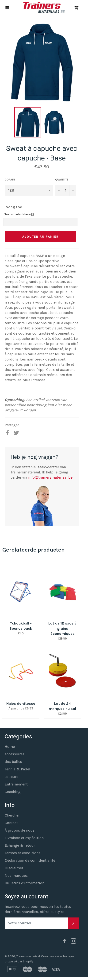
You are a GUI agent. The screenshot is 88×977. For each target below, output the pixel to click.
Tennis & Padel (17, 769)
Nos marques (16, 875)
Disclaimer (14, 868)
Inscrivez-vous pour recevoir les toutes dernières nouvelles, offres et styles (38, 909)
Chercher (12, 815)
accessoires (14, 754)
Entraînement (16, 784)
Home (10, 746)
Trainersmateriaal (28, 956)
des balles (13, 761)
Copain (10, 179)
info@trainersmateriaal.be (50, 477)
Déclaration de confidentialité (30, 860)
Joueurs (11, 776)
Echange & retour (20, 845)
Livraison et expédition (24, 838)
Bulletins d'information (24, 883)
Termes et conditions (22, 853)
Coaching (13, 791)
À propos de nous (19, 830)
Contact (11, 823)
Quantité (62, 179)
